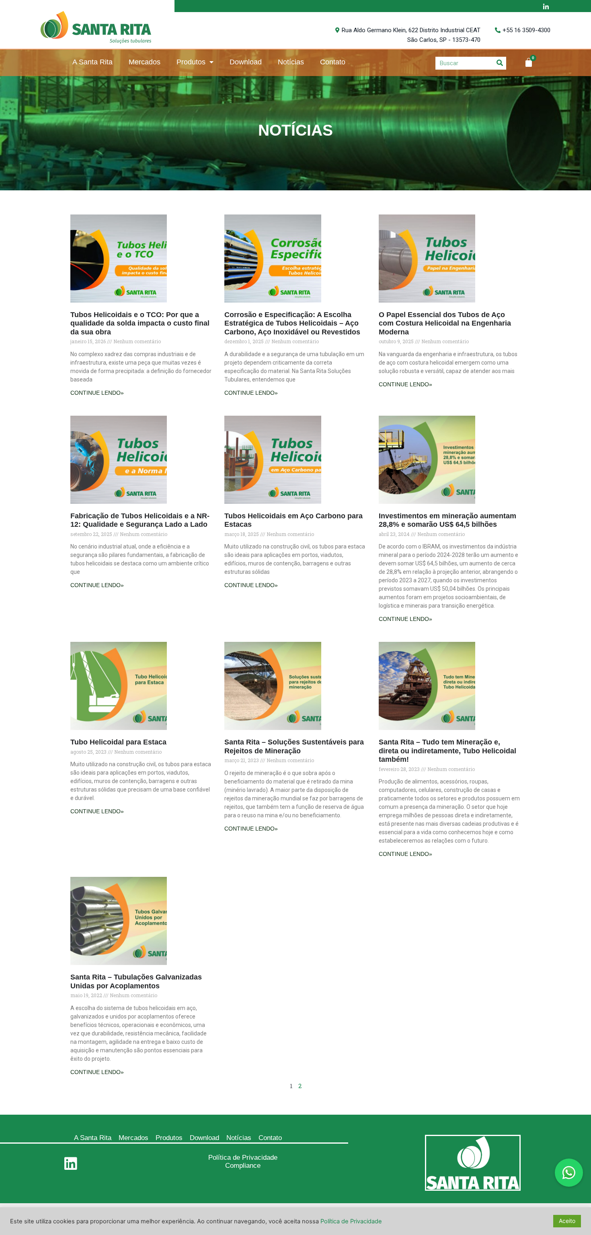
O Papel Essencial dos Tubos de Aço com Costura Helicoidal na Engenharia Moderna (445, 323)
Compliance (243, 1165)
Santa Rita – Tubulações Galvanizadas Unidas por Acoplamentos (136, 981)
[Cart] (528, 62)
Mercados (144, 62)
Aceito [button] (567, 1220)
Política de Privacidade (242, 1157)
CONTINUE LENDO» (97, 393)
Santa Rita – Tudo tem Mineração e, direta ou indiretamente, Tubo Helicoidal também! (447, 750)
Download (246, 62)
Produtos (190, 62)
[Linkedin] (71, 1164)
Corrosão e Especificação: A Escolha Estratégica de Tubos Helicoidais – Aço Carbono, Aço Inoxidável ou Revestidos (292, 323)
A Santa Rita (92, 62)
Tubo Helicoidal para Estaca (118, 742)
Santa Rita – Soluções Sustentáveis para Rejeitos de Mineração (294, 746)
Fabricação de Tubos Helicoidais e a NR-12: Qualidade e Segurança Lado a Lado (139, 520)
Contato (332, 62)
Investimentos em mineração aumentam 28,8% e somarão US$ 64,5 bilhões (447, 520)
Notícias (291, 62)
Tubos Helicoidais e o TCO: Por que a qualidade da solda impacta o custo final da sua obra (139, 323)
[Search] (499, 63)
